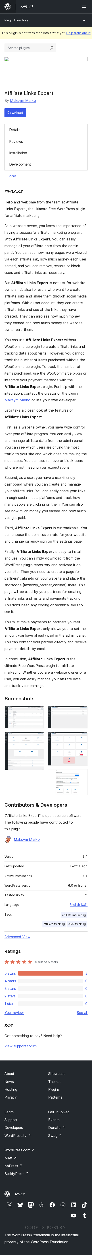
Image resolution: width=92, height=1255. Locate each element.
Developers (13, 1127)
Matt (10, 1158)
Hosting (10, 1089)
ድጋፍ (12, 176)
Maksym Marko (23, 100)
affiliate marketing (74, 915)
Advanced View (17, 937)
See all (82, 1012)
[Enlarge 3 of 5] (81, 712)
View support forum (20, 1046)
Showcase (56, 1073)
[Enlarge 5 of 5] (81, 775)
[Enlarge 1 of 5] (38, 712)
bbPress (13, 1166)
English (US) (79, 904)
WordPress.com (19, 1150)
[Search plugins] (51, 47)
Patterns (55, 1097)
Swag (55, 1135)
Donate (56, 1127)
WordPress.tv (17, 1135)
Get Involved (59, 1112)
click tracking (77, 924)
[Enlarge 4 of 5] (81, 738)
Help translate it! (78, 33)
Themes (54, 1081)
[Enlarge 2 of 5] (38, 738)
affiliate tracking (54, 924)
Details (14, 129)
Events (54, 1120)
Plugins (54, 1089)
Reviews (16, 141)
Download (15, 113)
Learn (9, 1112)
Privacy (10, 1097)
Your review (14, 1012)
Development (20, 164)
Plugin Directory (16, 20)
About (9, 1073)
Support (10, 1120)
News (9, 1081)
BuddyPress (16, 1173)
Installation (18, 153)
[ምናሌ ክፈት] (85, 6)
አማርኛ (20, 1194)
